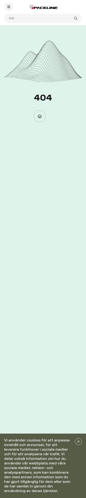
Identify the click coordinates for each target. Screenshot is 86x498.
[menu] (8, 7)
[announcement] (78, 441)
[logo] (43, 6)
